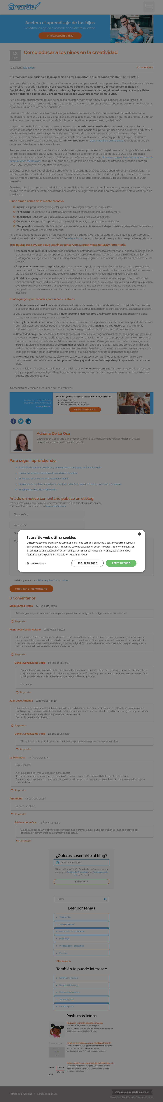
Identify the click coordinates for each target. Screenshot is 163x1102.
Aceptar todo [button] (121, 563)
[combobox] (139, 534)
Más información (79, 554)
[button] (36, 563)
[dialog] (81, 551)
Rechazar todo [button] (87, 563)
